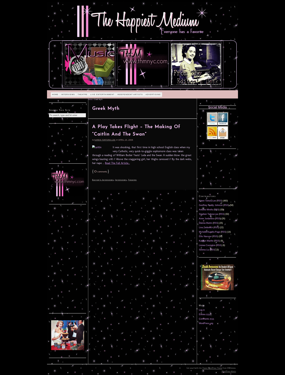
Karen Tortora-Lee (105, 140)
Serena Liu (204, 249)
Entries (204, 314)
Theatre (83, 94)
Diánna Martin (205, 223)
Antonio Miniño (206, 209)
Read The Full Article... (117, 163)
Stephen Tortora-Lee (208, 214)
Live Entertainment (102, 94)
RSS (219, 200)
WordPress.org (206, 323)
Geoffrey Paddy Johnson (211, 205)
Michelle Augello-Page (209, 232)
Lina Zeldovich (206, 227)
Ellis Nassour (205, 236)
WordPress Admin (229, 371)
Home (55, 94)
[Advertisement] (67, 143)
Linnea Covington (207, 245)
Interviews (68, 94)
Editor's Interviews (103, 180)
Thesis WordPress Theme (212, 368)
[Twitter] (212, 124)
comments (100, 171)
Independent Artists (130, 94)
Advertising (153, 94)
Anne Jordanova (206, 218)
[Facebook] (223, 124)
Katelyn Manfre (206, 241)
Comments (206, 319)
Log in (202, 310)
